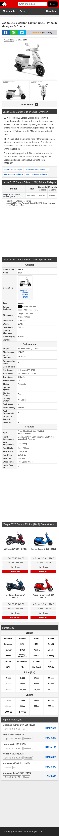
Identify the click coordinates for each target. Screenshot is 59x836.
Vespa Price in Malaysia (13, 174)
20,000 (51, 678)
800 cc (51, 706)
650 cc (36, 706)
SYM (22, 644)
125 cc (22, 700)
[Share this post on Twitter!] (21, 34)
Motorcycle (9, 11)
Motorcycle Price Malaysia (36, 174)
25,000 (8, 684)
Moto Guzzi (22, 661)
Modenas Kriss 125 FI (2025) (17, 773)
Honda (36, 638)
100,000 (22, 689)
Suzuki (51, 638)
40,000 (36, 684)
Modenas (8, 638)
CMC (51, 661)
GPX (8, 667)
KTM (37, 644)
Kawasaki (8, 644)
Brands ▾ (51, 11)
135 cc (36, 700)
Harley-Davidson (22, 656)
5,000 (8, 678)
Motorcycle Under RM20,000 (36, 170)
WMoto (51, 667)
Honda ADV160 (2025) (13, 734)
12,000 (36, 678)
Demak (37, 656)
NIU (22, 667)
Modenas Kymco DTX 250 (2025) (19, 725)
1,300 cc (22, 712)
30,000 (22, 684)
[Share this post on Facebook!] (5, 34)
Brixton (8, 661)
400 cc (22, 706)
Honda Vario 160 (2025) (14, 744)
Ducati (51, 650)
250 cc (8, 706)
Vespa (8, 656)
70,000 (8, 689)
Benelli (51, 644)
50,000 (51, 684)
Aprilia (37, 650)
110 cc (8, 700)
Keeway (50, 656)
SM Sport (36, 667)
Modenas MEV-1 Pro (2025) (16, 763)
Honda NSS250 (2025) (13, 754)
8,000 (22, 678)
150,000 (36, 689)
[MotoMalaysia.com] (3, 6)
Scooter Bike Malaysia (13, 170)
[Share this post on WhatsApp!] (13, 34)
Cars (22, 11)
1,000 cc (8, 712)
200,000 (50, 689)
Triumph (8, 650)
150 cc (51, 700)
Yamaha (22, 638)
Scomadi (37, 661)
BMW (22, 650)
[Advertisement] (29, 232)
